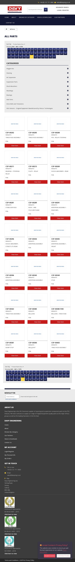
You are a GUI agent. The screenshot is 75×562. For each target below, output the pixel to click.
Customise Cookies (63, 556)
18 (65, 50)
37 (16, 57)
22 (20, 53)
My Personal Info (10, 455)
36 (13, 57)
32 (58, 53)
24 (28, 53)
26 (35, 53)
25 (31, 53)
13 (47, 50)
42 (35, 57)
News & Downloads (44, 17)
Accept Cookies (50, 556)
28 (43, 53)
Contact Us (10, 23)
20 (13, 53)
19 (9, 53)
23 (24, 53)
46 (50, 57)
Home (7, 17)
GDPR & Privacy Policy (27, 560)
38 (20, 57)
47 (54, 57)
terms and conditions (11, 399)
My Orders (8, 458)
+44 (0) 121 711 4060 (47, 2)
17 (62, 50)
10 (35, 50)
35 (9, 57)
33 (61, 53)
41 (31, 57)
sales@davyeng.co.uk (63, 2)
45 (46, 57)
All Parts (12, 29)
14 (50, 50)
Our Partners (59, 17)
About (14, 17)
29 (46, 53)
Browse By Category (26, 17)
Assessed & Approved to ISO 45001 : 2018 (12, 550)
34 (65, 53)
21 (16, 53)
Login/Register (9, 451)
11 (39, 50)
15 (54, 50)
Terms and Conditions (11, 560)
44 (43, 57)
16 (58, 50)
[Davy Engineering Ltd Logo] (15, 9)
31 (54, 53)
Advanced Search (62, 7)
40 (28, 57)
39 (24, 57)
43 (39, 57)
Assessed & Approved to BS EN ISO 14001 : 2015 (12, 531)
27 (39, 53)
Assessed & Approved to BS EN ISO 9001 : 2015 (12, 511)
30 (50, 53)
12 (43, 50)
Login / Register (63, 10)
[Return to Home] (6, 29)
